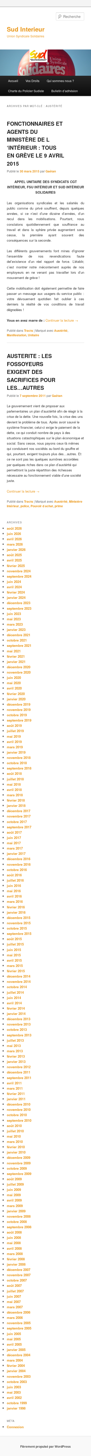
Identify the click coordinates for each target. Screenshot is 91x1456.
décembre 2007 (18, 1269)
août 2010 (14, 1125)
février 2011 (16, 1093)
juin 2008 (14, 1237)
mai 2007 (14, 1301)
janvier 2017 (16, 853)
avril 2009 (14, 1200)
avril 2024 (14, 586)
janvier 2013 (16, 1061)
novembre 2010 (19, 1109)
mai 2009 (14, 1194)
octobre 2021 (17, 640)
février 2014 (16, 1008)
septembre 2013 (19, 1035)
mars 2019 (15, 747)
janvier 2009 (16, 1211)
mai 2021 (14, 651)
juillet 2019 (15, 730)
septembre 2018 (19, 768)
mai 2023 (14, 619)
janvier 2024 (16, 597)
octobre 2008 (17, 1221)
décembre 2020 (18, 667)
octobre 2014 (17, 986)
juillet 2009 (15, 1184)
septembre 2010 (19, 1120)
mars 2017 (15, 848)
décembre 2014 (18, 976)
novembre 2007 (19, 1274)
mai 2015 (14, 955)
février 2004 (16, 1365)
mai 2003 (14, 1392)
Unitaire (33, 335)
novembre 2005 (19, 1322)
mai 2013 (14, 1045)
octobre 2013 (17, 1029)
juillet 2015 (15, 944)
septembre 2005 (19, 1328)
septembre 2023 (19, 608)
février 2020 (16, 693)
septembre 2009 (19, 1173)
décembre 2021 (18, 634)
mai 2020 (14, 682)
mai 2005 (14, 1339)
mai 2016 (14, 890)
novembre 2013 (19, 1024)
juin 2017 (14, 837)
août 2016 (14, 875)
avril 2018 (14, 789)
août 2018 (14, 773)
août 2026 (14, 528)
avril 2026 (14, 539)
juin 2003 (14, 1387)
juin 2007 (14, 1296)
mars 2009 (15, 1205)
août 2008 (14, 1232)
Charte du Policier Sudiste (26, 91)
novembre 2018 (19, 757)
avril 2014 (14, 1003)
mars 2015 (15, 965)
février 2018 (16, 800)
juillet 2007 (15, 1291)
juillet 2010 (15, 1131)
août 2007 (14, 1285)
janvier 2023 (16, 629)
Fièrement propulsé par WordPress (45, 1446)
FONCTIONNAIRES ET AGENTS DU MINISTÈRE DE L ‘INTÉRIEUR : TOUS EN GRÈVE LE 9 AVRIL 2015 (35, 143)
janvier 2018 (16, 805)
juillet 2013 (15, 1040)
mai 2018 (14, 784)
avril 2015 (14, 960)
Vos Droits (32, 81)
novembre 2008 (19, 1216)
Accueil (13, 81)
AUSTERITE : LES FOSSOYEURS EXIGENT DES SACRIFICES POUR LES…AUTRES (31, 371)
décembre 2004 (18, 1354)
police (24, 506)
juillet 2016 (15, 880)
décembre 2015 (18, 917)
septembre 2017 (19, 827)
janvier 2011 (16, 1098)
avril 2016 (14, 896)
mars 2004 (15, 1360)
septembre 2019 (19, 720)
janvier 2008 (16, 1264)
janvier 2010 (16, 1152)
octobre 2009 (17, 1168)
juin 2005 (14, 1333)
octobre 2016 (17, 869)
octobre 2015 (17, 928)
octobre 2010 (17, 1114)
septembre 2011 (19, 1077)
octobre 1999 (17, 1402)
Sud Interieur (25, 29)
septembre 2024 (19, 576)
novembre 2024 (19, 571)
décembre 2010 (18, 1104)
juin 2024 (14, 581)
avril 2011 (14, 1083)
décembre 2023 (18, 602)
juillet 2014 (15, 992)
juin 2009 (14, 1189)
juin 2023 (14, 613)
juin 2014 (14, 997)
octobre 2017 (17, 821)
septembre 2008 (19, 1226)
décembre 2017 (18, 810)
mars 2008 (15, 1253)
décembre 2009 (18, 1157)
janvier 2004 (16, 1370)
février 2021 (16, 656)
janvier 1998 (16, 1408)
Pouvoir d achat (42, 506)
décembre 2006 (18, 1312)
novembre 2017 (19, 816)
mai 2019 (14, 736)
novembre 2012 (19, 1066)
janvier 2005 (16, 1349)
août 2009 (14, 1179)
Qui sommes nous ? (60, 81)
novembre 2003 (19, 1376)
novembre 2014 (19, 981)
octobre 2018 (17, 762)
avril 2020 (14, 688)
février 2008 (16, 1259)
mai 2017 (14, 842)
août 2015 (14, 938)
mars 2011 (15, 1088)
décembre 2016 (18, 858)
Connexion (15, 1426)
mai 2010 (14, 1136)
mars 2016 (15, 901)
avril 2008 (14, 1248)
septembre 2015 (19, 933)
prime (59, 506)
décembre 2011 (18, 1072)
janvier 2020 (16, 699)
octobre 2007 (17, 1280)
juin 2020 (14, 677)
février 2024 (16, 592)
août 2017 (14, 832)
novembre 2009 (19, 1163)
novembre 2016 (19, 864)
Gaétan (51, 171)
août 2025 (14, 554)
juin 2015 (14, 949)
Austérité (60, 330)
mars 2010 (15, 1141)
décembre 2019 (18, 704)
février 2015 (16, 970)
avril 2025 (14, 560)
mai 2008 (14, 1242)
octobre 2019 (17, 714)
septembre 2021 (19, 645)
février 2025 (16, 565)
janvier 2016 (16, 912)
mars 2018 (15, 795)
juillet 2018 (15, 779)
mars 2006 (15, 1317)
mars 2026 (15, 544)
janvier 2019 (16, 752)
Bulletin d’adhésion (64, 91)
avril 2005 (14, 1344)
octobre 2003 (17, 1381)
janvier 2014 (16, 1013)
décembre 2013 (18, 1018)
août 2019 (14, 725)
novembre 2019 (19, 709)
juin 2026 (14, 533)
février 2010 (16, 1146)
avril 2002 (14, 1397)
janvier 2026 (16, 549)
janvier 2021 (16, 661)
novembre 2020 (19, 672)
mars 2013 (15, 1051)
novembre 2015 (19, 923)
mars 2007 (15, 1307)
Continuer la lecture (62, 320)
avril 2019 (14, 741)
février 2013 (16, 1056)
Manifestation (16, 335)
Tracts (28, 330)
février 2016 (16, 907)
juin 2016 (14, 885)
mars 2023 (15, 624)
